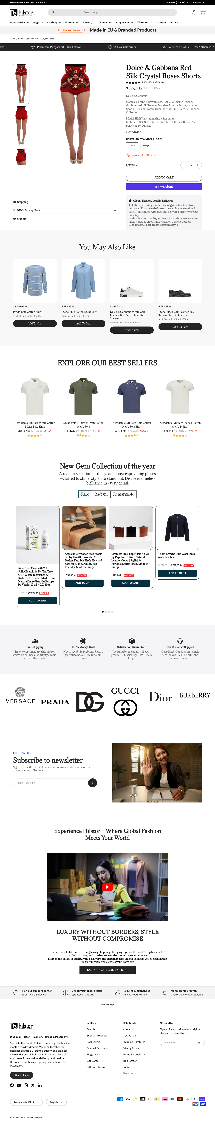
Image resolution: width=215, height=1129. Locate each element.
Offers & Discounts (97, 1048)
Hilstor (20, 1117)
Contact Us (129, 1035)
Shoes (104, 22)
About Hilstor (21, 1075)
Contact (161, 22)
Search (91, 1029)
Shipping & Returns (134, 1042)
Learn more (41, 2)
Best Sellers (93, 1042)
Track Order (130, 1060)
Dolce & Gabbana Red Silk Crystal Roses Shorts (37, 39)
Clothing (52, 22)
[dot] (103, 612)
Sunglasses (122, 22)
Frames (70, 22)
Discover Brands (71, 30)
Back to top (107, 1004)
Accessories (18, 22)
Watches (142, 22)
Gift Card (175, 22)
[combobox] (112, 12)
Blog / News (93, 1054)
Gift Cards (93, 1060)
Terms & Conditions (134, 1054)
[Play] (107, 887)
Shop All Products (97, 1035)
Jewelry (87, 22)
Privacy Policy (131, 1048)
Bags (36, 22)
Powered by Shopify (33, 1117)
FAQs (126, 1067)
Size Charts (129, 1073)
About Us (128, 1029)
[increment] (197, 165)
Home (12, 39)
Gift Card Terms (96, 1067)
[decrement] (185, 165)
